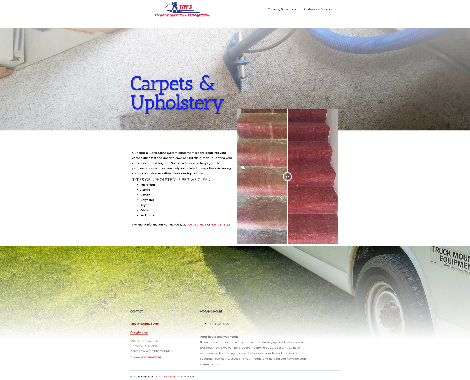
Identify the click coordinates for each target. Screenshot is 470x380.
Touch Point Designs (166, 376)
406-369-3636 (197, 224)
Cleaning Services (280, 9)
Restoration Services (318, 9)
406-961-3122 (220, 224)
